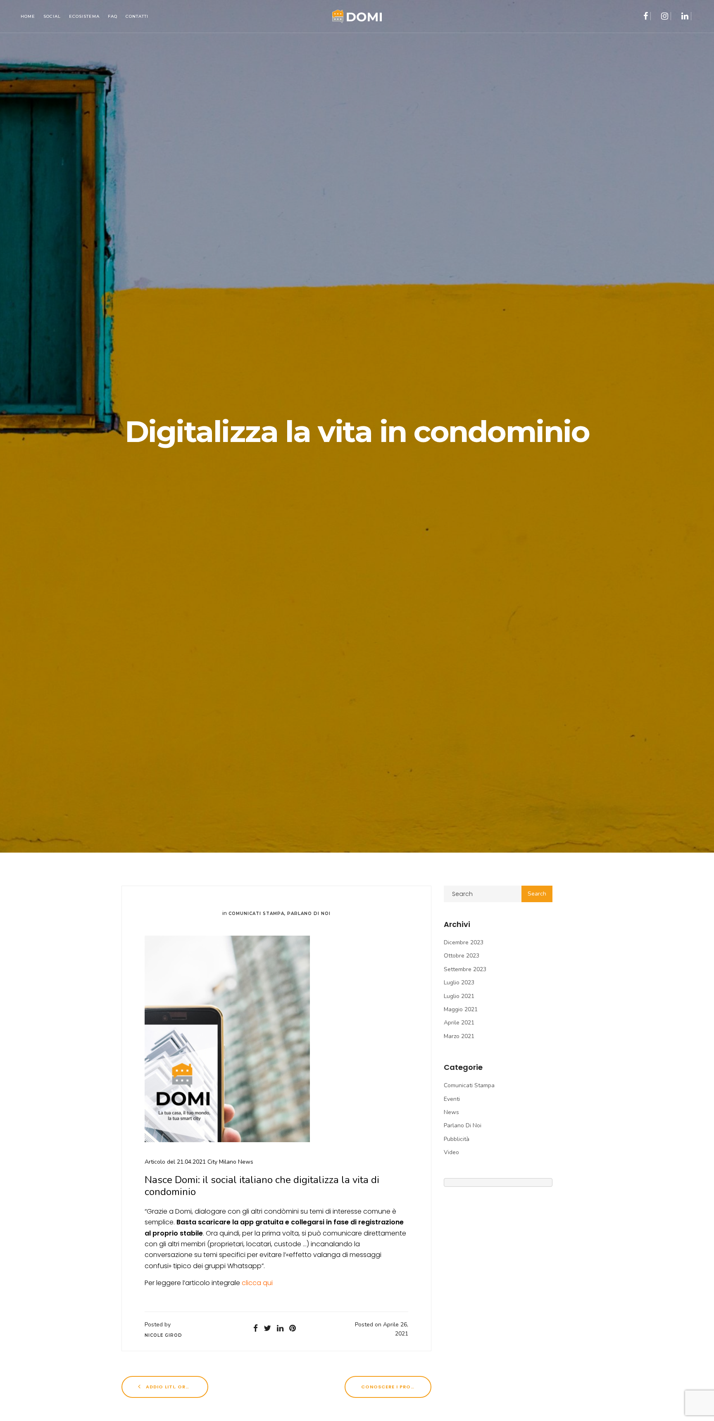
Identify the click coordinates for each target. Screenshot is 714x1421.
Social (52, 16)
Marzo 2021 (459, 1036)
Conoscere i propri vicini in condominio (396, 1386)
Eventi (452, 1099)
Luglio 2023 (459, 982)
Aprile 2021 (459, 1023)
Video (451, 1152)
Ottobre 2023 (461, 956)
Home (28, 16)
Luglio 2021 (459, 996)
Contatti (137, 16)
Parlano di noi (309, 913)
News (451, 1112)
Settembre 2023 (465, 969)
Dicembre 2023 (463, 942)
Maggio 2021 (461, 1009)
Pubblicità (456, 1139)
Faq (112, 16)
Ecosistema (84, 16)
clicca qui (258, 1283)
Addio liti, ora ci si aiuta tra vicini (176, 1386)
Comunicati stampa (256, 913)
